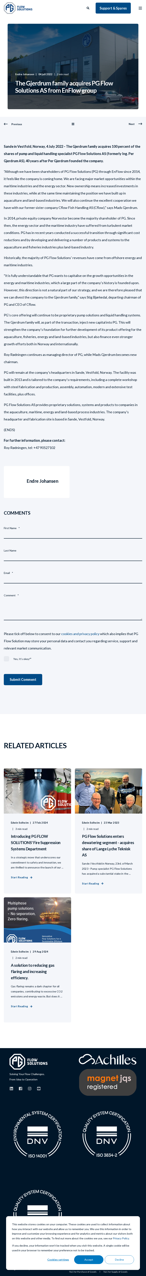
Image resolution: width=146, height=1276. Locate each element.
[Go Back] (73, 124)
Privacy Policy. (121, 1238)
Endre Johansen (24, 74)
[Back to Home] (18, 8)
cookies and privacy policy (80, 634)
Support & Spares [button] (113, 8)
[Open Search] (88, 7)
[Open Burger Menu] (140, 8)
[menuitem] (83, 1271)
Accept (88, 1259)
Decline (119, 1259)
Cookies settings (58, 1259)
